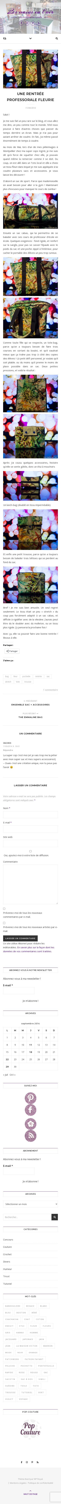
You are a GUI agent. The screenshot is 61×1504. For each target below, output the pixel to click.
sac (48, 676)
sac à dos (27, 1379)
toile (23, 1386)
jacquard (11, 1339)
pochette (26, 676)
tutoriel (27, 1392)
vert (41, 1392)
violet (9, 1399)
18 (30, 1052)
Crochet (7, 1254)
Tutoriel (7, 1283)
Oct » (12, 1074)
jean (7, 1346)
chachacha (11, 1319)
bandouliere (12, 1306)
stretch (8, 681)
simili (42, 1379)
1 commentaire (50, 689)
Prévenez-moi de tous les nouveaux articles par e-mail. (30, 929)
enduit (9, 1326)
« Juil (5, 1074)
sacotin (10, 1379)
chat (27, 1319)
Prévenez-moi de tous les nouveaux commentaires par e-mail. (22, 914)
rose (22, 1372)
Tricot (6, 1276)
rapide (9, 1372)
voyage (23, 1399)
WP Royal (38, 1479)
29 (7, 1066)
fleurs (47, 1326)
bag (7, 676)
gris (7, 1332)
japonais (28, 1339)
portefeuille (46, 1366)
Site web (8, 836)
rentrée (38, 676)
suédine (10, 1386)
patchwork (12, 1359)
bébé (34, 1312)
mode (8, 1352)
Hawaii (20, 1332)
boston (21, 1312)
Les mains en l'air (31, 11)
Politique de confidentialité (40, 1483)
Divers (6, 1261)
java (41, 1339)
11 (30, 1044)
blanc (43, 1306)
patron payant (34, 1359)
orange (33, 1352)
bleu (8, 1312)
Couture (7, 1246)
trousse (28, 681)
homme (34, 1332)
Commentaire (10, 861)
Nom (6, 808)
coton (40, 1319)
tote (18, 681)
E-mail (7, 822)
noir (20, 1352)
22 (7, 1059)
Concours (8, 1239)
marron (48, 1346)
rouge (34, 1372)
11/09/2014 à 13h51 (11, 746)
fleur (15, 676)
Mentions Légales (18, 1483)
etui (22, 1326)
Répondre (8, 750)
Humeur (7, 1269)
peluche (10, 1366)
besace (30, 1306)
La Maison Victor (27, 1346)
